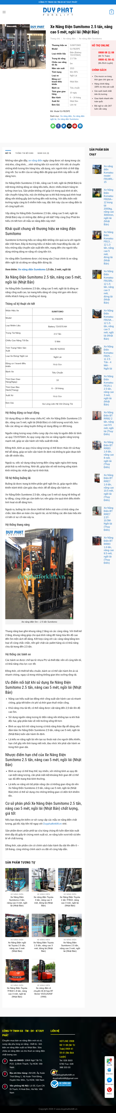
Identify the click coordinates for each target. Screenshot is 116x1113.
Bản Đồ (109, 1065)
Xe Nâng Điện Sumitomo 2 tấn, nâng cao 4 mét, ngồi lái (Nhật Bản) (17, 901)
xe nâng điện (35, 160)
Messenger (109, 1084)
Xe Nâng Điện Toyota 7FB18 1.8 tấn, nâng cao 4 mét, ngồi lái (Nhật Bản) (17, 992)
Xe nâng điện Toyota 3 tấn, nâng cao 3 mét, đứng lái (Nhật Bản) (43, 901)
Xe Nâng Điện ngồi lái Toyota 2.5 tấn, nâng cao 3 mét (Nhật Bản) (17, 946)
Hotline (109, 1094)
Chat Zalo (109, 1074)
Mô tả (8, 153)
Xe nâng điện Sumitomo (90, 38)
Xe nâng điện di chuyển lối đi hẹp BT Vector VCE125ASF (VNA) (43, 992)
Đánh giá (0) (43, 153)
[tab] (8, 153)
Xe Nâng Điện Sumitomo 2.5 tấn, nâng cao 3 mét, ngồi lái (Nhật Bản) (70, 946)
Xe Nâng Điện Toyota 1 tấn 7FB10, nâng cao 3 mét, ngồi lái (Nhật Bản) (70, 901)
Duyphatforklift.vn (52, 823)
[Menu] (4, 12)
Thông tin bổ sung (24, 153)
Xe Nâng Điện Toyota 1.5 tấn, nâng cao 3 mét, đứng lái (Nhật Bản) (43, 946)
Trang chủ (55, 38)
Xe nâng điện (69, 38)
